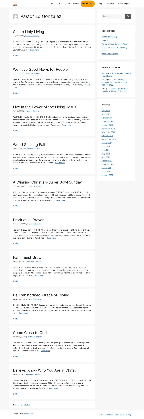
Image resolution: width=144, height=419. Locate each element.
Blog (17, 55)
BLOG (61, 4)
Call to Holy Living (28, 31)
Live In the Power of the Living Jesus (44, 107)
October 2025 (107, 136)
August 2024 (107, 168)
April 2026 (106, 114)
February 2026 (108, 121)
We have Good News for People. (41, 69)
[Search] (128, 16)
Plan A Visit (87, 4)
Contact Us (110, 4)
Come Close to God (30, 332)
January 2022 (107, 175)
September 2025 (109, 139)
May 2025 (106, 154)
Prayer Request (124, 4)
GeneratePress (28, 413)
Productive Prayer (28, 220)
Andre (104, 73)
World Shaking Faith (30, 144)
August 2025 (107, 143)
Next (27, 405)
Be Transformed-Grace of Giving (41, 295)
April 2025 (106, 157)
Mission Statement (106, 415)
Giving (99, 4)
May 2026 (106, 111)
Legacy (105, 40)
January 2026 (107, 125)
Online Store (119, 415)
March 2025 (107, 161)
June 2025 (106, 150)
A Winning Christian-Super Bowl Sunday (47, 182)
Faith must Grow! (27, 257)
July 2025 (106, 146)
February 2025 (108, 164)
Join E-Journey (73, 4)
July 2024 (106, 171)
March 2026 (107, 118)
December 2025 (108, 129)
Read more (34, 50)
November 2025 (108, 132)
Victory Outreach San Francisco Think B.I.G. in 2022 (114, 82)
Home (52, 4)
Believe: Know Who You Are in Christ (44, 370)
